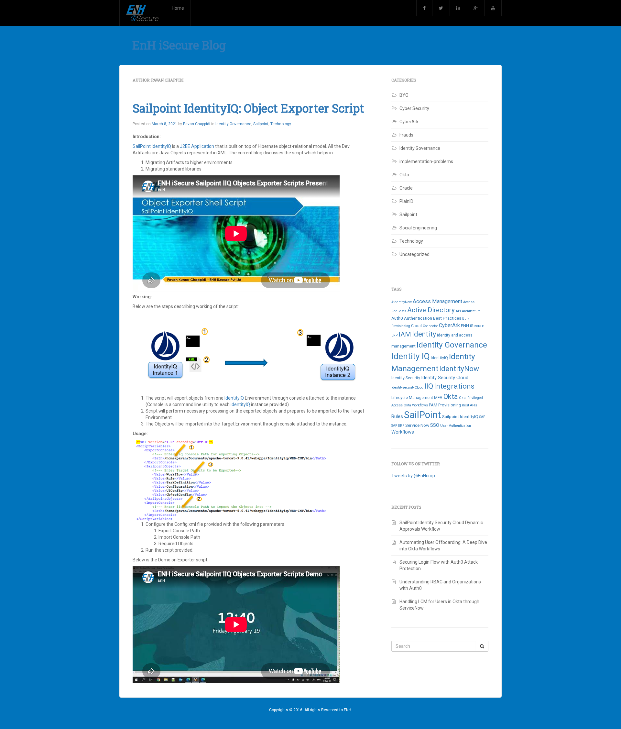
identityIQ (240, 404)
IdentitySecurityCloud (407, 387)
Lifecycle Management (412, 397)
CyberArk (409, 121)
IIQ (428, 386)
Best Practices (447, 318)
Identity (424, 334)
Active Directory (431, 310)
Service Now (417, 425)
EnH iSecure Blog (179, 45)
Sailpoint (260, 124)
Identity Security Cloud (444, 378)
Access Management (437, 301)
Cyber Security (414, 108)
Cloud (416, 326)
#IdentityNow (401, 302)
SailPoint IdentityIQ (152, 146)
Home (178, 8)
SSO (434, 425)
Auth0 (397, 318)
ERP (394, 335)
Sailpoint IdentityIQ (460, 416)
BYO (404, 95)
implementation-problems (426, 161)
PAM (433, 405)
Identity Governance (233, 124)
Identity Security (405, 378)
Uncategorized (414, 254)
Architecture (471, 311)
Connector (430, 326)
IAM (404, 334)
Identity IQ (410, 356)
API (458, 311)
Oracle (406, 188)
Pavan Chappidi (196, 124)
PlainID (406, 201)
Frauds (406, 135)
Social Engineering (418, 227)
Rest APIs (469, 405)
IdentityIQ (234, 398)
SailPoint (422, 414)
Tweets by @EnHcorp (413, 475)
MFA (438, 397)
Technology (280, 124)
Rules (397, 416)
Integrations (454, 386)
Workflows (402, 432)
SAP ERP (397, 426)
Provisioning (449, 405)
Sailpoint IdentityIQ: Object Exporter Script (248, 108)
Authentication (418, 318)
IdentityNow (459, 368)
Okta (404, 174)
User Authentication (455, 426)
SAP (482, 417)
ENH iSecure (472, 325)
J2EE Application (197, 146)
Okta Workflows (416, 405)
